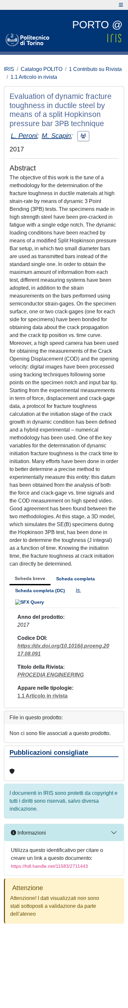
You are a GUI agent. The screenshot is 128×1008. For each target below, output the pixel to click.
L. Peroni (24, 135)
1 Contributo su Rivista (95, 69)
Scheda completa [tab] (75, 578)
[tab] (78, 590)
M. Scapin (56, 135)
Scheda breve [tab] (30, 578)
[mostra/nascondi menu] (121, 5)
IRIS (9, 69)
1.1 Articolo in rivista (34, 77)
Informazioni (31, 833)
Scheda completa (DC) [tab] (40, 590)
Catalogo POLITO (41, 69)
